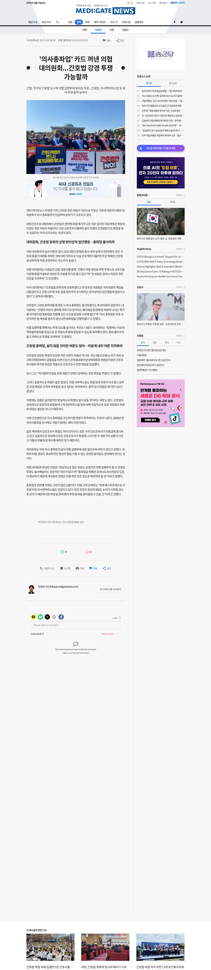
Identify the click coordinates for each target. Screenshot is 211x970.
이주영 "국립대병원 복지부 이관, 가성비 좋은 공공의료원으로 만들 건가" (163, 110)
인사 (143, 342)
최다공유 (173, 83)
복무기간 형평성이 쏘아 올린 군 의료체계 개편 (161, 105)
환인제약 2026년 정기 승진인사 (150, 365)
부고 (179, 342)
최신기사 (46, 22)
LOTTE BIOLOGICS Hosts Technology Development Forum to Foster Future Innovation (161, 261)
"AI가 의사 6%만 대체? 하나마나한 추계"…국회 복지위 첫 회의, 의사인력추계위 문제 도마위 (163, 125)
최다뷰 (149, 83)
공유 (122, 40)
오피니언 (126, 22)
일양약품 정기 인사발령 (147, 370)
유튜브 (125, 30)
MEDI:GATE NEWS (105, 9)
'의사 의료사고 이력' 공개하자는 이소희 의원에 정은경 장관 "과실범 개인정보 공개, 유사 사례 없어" (163, 95)
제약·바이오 (100, 22)
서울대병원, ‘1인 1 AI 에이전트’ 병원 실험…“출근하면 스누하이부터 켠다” (163, 100)
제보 (108, 40)
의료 (70, 22)
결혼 (155, 342)
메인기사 (32, 22)
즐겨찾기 (163, 3)
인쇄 (82, 568)
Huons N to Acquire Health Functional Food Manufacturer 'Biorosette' (161, 276)
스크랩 (67, 568)
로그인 (130, 3)
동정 (167, 342)
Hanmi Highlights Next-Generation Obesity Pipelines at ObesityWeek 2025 (161, 266)
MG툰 (172, 201)
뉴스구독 (152, 3)
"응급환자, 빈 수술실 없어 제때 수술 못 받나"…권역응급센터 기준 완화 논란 (163, 130)
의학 (87, 22)
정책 (79, 22)
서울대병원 (142, 355)
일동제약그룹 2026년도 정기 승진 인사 (153, 360)
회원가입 (140, 3)
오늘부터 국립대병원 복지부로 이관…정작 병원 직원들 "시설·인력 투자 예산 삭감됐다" (163, 120)
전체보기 (179, 195)
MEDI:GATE (178, 3)
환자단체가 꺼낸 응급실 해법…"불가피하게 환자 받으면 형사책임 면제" (163, 91)
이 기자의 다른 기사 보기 (110, 589)
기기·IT (114, 22)
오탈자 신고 (49, 568)
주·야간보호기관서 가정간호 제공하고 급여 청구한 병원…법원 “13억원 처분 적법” (163, 115)
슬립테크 (139, 22)
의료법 (98, 30)
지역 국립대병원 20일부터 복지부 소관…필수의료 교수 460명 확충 (163, 135)
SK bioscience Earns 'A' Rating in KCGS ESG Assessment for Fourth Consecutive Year (161, 271)
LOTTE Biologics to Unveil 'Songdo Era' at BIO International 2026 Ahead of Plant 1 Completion (161, 256)
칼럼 (149, 201)
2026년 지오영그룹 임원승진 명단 (151, 350)
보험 (112, 30)
